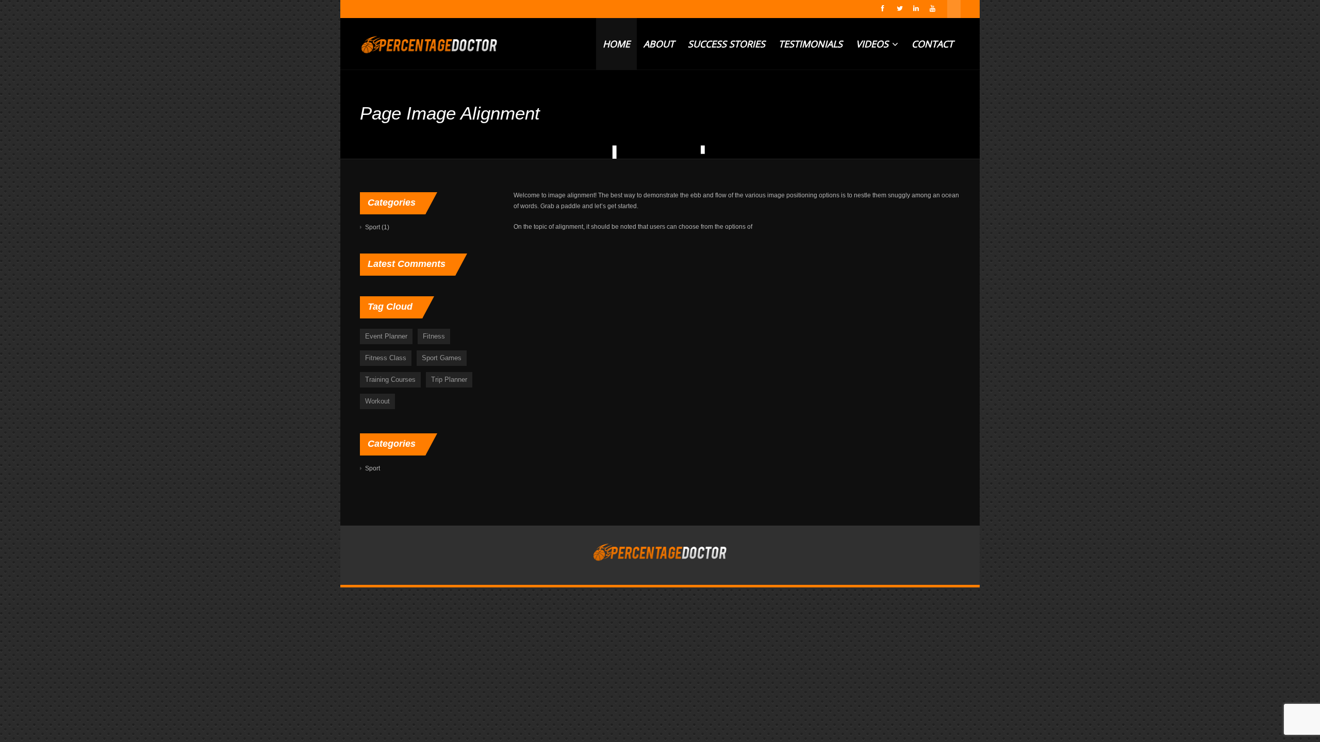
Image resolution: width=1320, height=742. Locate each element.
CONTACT (932, 44)
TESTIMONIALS (811, 44)
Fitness (434, 336)
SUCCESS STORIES (726, 44)
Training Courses (390, 379)
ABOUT (659, 44)
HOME (616, 44)
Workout (377, 401)
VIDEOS (873, 44)
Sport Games (441, 358)
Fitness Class (385, 358)
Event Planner (386, 336)
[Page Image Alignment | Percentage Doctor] (429, 44)
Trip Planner (449, 379)
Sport (372, 227)
